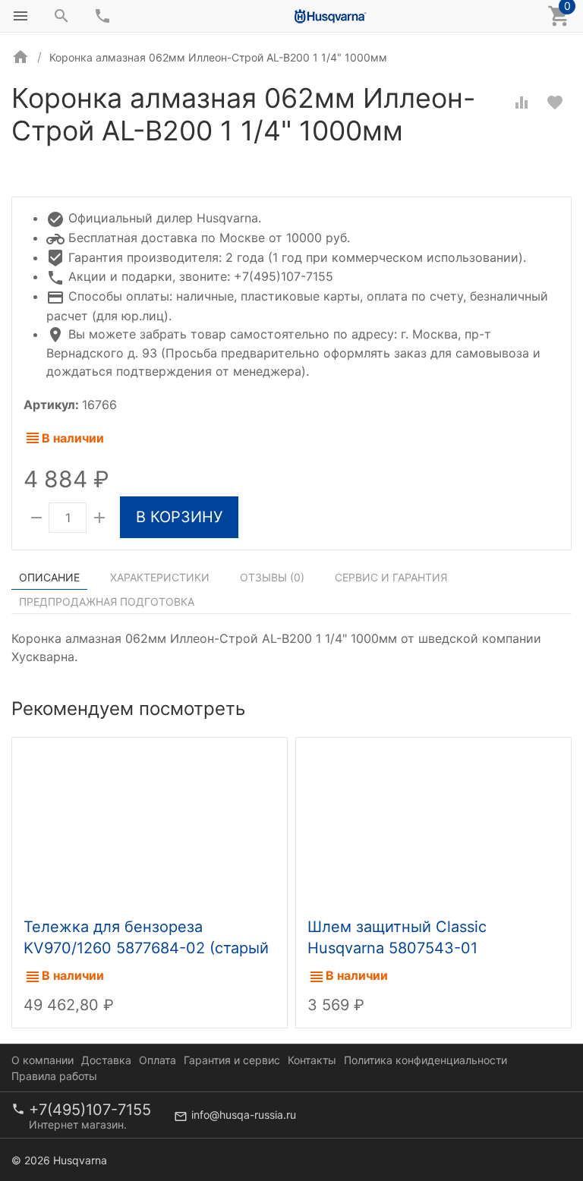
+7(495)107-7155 (90, 1110)
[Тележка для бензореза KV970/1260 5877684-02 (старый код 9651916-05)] (150, 823)
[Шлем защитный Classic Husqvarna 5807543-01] (433, 823)
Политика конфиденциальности (425, 1059)
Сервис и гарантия (391, 577)
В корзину (179, 517)
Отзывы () (272, 577)
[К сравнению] (521, 102)
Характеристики (160, 577)
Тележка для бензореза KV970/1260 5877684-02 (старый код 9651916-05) (146, 948)
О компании (42, 1059)
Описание (49, 577)
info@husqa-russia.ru (243, 1114)
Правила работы (54, 1075)
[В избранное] (555, 102)
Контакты (312, 1059)
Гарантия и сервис (232, 1059)
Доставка (106, 1059)
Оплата (157, 1059)
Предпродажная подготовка (106, 601)
